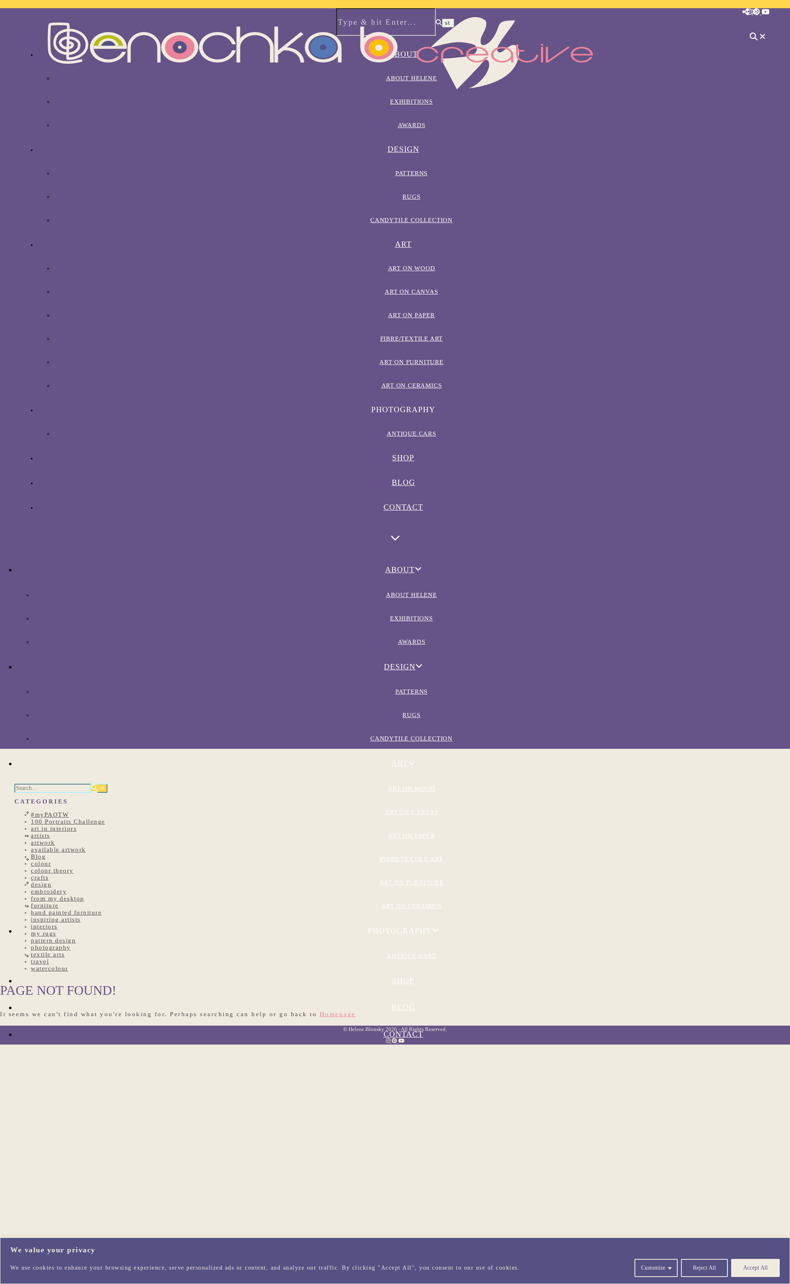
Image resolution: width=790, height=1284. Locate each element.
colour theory (52, 870)
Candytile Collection (411, 220)
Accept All (755, 1268)
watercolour (49, 968)
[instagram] (749, 12)
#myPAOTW (50, 814)
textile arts (48, 954)
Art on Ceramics (411, 385)
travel (40, 961)
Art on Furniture (411, 362)
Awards (411, 125)
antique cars (411, 433)
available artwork (58, 849)
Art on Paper (411, 315)
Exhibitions (411, 618)
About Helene (411, 595)
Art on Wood (411, 268)
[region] (395, 1261)
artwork (43, 842)
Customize (653, 1268)
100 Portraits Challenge (68, 821)
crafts (40, 877)
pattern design (53, 940)
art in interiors (54, 828)
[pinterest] (757, 12)
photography (51, 947)
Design (403, 149)
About (400, 569)
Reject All (704, 1268)
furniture (45, 905)
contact (403, 507)
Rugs (411, 196)
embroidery (49, 891)
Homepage (338, 1014)
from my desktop (57, 898)
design (41, 884)
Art (403, 244)
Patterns (411, 173)
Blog (403, 482)
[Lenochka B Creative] (321, 101)
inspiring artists (56, 919)
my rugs (43, 933)
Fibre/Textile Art (411, 338)
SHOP (403, 457)
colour (41, 863)
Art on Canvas (411, 291)
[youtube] (765, 12)
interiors (44, 926)
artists (40, 835)
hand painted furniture (66, 912)
